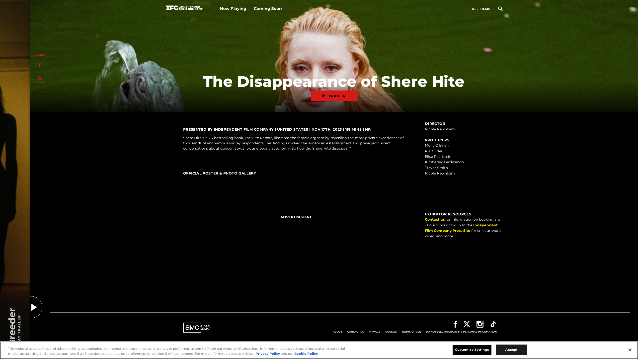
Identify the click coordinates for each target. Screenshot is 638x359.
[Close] (630, 349)
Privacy (374, 331)
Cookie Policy (306, 354)
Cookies (391, 331)
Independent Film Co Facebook (455, 324)
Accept (511, 350)
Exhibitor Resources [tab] (448, 214)
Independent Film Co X (466, 324)
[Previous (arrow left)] (188, 178)
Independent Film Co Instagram (480, 324)
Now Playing (233, 8)
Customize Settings (472, 350)
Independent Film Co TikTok (493, 324)
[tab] (296, 178)
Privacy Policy (267, 354)
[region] (319, 350)
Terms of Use (411, 331)
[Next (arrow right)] (404, 178)
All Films (481, 9)
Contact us (435, 219)
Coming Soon (268, 8)
